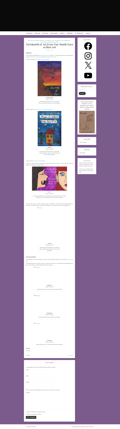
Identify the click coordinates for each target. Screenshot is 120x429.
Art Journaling (66, 40)
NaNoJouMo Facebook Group (36, 56)
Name (27, 369)
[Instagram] (88, 60)
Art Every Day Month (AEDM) (35, 40)
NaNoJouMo (51, 42)
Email (27, 376)
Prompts (62, 33)
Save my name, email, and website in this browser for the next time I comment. (43, 390)
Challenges (44, 42)
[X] (88, 70)
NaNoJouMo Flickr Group (51, 56)
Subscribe (82, 93)
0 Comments (70, 355)
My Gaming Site (79, 33)
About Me (37, 33)
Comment (28, 392)
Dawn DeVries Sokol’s (45, 55)
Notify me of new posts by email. (34, 414)
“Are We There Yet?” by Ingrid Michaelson (43, 109)
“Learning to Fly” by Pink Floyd (42, 59)
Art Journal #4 (57, 40)
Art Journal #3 (48, 40)
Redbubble (70, 33)
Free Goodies (54, 33)
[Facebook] (88, 50)
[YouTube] (88, 79)
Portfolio (45, 33)
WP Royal (34, 426)
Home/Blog (29, 33)
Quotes (56, 42)
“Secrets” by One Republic (39, 160)
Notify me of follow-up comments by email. (36, 411)
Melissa (28, 355)
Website (27, 382)
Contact (88, 33)
